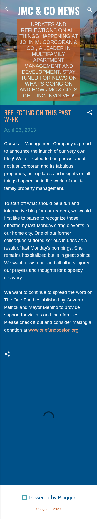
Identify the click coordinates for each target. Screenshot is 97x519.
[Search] (90, 10)
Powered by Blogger (52, 497)
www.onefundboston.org (53, 329)
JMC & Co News (49, 10)
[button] (90, 113)
